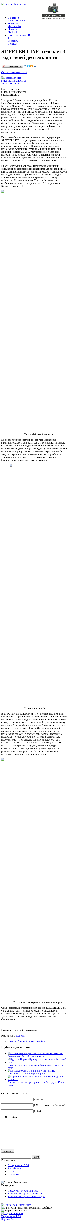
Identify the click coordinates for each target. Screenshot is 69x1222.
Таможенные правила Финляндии (26, 1196)
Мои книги (14, 30)
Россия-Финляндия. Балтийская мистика (35, 1055)
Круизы (12, 1041)
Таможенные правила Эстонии (25, 1193)
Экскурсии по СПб (18, 1165)
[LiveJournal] (35, 66)
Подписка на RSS (11, 1216)
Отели (11, 1171)
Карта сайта (7, 1219)
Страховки (13, 1174)
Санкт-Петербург (35, 1041)
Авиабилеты (15, 1168)
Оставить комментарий (14, 72)
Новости (20, 1035)
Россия (21, 1041)
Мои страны (14, 25)
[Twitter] (28, 66)
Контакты (13, 42)
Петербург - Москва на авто (23, 1190)
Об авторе (16, 19)
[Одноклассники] (31, 66)
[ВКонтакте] (25, 66)
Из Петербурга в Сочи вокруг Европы (31, 1072)
